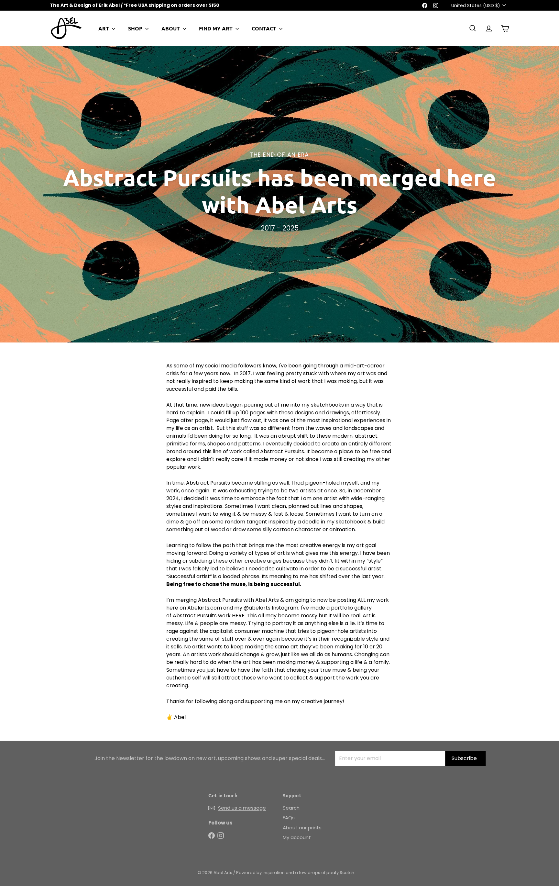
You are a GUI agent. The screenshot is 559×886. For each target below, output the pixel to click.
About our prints (302, 827)
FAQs (289, 817)
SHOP (136, 28)
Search (291, 807)
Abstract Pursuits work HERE (209, 615)
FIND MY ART (216, 28)
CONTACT (265, 28)
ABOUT (171, 28)
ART (104, 28)
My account (297, 837)
